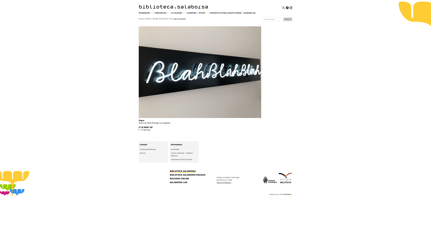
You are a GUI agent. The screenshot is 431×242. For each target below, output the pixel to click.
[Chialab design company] (280, 192)
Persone (142, 153)
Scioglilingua (146, 129)
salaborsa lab (178, 182)
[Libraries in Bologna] (285, 177)
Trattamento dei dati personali (181, 159)
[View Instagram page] (291, 7)
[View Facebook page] (287, 7)
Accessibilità (175, 149)
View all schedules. (179, 18)
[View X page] (283, 7)
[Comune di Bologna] (270, 180)
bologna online (179, 178)
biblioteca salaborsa (183, 171)
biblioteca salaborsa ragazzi (188, 175)
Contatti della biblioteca (148, 149)
